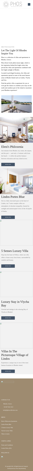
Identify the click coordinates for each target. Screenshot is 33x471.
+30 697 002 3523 (8, 407)
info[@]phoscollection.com (10, 410)
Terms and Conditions (7, 445)
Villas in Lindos (5, 434)
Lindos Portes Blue (6, 424)
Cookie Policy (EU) (6, 448)
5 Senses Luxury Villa (7, 427)
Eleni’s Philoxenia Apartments (9, 421)
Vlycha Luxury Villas (7, 430)
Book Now (8, 164)
